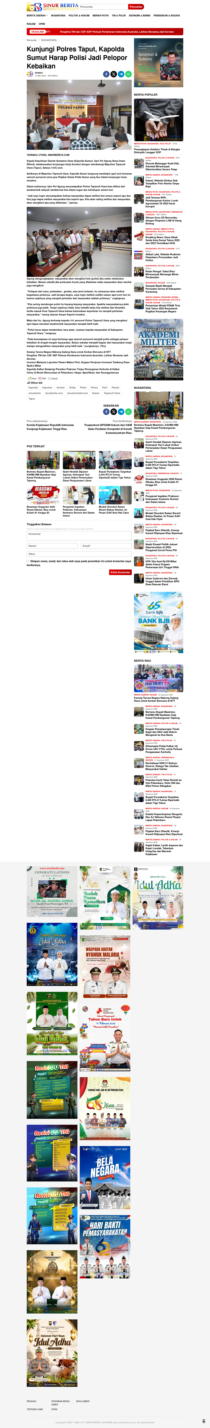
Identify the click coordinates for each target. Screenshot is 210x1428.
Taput (32, 398)
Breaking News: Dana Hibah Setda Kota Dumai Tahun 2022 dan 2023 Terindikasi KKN (163, 240)
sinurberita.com (54, 393)
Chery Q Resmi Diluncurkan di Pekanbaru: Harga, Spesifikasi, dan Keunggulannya (73, 372)
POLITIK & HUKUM (166, 157)
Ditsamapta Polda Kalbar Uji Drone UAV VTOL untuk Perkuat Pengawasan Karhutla (164, 748)
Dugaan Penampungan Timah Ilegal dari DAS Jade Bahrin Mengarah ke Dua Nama (162, 731)
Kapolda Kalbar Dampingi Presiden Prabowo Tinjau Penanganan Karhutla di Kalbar (73, 369)
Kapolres (47, 387)
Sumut (95, 393)
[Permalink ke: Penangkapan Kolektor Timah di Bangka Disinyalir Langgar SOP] (158, 120)
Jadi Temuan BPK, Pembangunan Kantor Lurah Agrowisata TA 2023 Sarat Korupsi (162, 202)
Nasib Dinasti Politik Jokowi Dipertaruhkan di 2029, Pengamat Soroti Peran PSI (162, 547)
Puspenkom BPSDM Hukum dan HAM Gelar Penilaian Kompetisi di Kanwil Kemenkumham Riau (108, 427)
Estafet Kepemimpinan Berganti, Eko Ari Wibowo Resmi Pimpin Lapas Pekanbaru (164, 817)
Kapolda (33, 387)
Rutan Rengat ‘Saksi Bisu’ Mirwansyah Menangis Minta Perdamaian (162, 274)
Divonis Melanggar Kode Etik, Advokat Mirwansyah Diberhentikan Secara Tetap (162, 166)
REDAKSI (31, 1401)
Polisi (83, 387)
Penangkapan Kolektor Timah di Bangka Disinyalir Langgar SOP (157, 151)
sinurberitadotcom (77, 393)
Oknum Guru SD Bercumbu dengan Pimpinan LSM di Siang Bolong (163, 220)
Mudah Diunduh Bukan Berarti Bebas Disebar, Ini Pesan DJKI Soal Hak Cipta (114, 509)
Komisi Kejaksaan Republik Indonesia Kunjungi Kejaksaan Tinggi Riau (50, 425)
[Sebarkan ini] (106, 74)
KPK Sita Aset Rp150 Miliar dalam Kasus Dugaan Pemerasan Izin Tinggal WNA (162, 564)
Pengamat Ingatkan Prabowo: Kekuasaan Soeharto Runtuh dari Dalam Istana (78, 511)
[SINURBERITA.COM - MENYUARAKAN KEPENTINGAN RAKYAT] (52, 6)
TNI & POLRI (165, 143)
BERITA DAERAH (153, 175)
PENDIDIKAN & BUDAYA (168, 473)
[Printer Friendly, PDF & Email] (43, 378)
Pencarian (136, 7)
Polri (104, 387)
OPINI (54, 1409)
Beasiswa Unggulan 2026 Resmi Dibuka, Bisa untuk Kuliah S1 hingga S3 (41, 509)
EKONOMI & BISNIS (169, 297)
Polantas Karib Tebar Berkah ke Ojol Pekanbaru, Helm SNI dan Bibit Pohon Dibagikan (164, 782)
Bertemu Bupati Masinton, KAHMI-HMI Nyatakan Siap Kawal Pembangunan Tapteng (41, 476)
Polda (72, 387)
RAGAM (156, 194)
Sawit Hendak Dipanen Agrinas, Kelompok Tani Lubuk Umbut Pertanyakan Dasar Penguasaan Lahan (78, 476)
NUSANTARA (153, 143)
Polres (94, 387)
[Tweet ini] (113, 74)
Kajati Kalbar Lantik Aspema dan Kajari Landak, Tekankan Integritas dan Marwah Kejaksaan (164, 850)
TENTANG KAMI (35, 1409)
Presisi (115, 387)
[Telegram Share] (121, 74)
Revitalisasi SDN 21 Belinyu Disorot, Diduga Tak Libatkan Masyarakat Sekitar (162, 765)
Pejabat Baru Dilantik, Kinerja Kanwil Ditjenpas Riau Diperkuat (164, 532)
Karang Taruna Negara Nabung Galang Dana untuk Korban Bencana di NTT (69, 351)
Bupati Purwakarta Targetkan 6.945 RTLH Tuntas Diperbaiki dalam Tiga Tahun (115, 474)
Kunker (61, 387)
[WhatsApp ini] (128, 74)
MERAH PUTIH (140, 143)
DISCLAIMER (82, 1401)
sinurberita (35, 393)
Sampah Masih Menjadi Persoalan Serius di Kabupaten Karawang (163, 288)
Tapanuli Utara (112, 393)
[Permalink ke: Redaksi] (30, 74)
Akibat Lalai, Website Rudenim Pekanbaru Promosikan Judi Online (163, 257)
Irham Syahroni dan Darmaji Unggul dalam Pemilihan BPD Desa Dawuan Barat (162, 581)
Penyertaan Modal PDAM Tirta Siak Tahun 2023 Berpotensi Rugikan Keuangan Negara (163, 308)
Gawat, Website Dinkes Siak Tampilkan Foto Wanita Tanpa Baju (162, 183)
